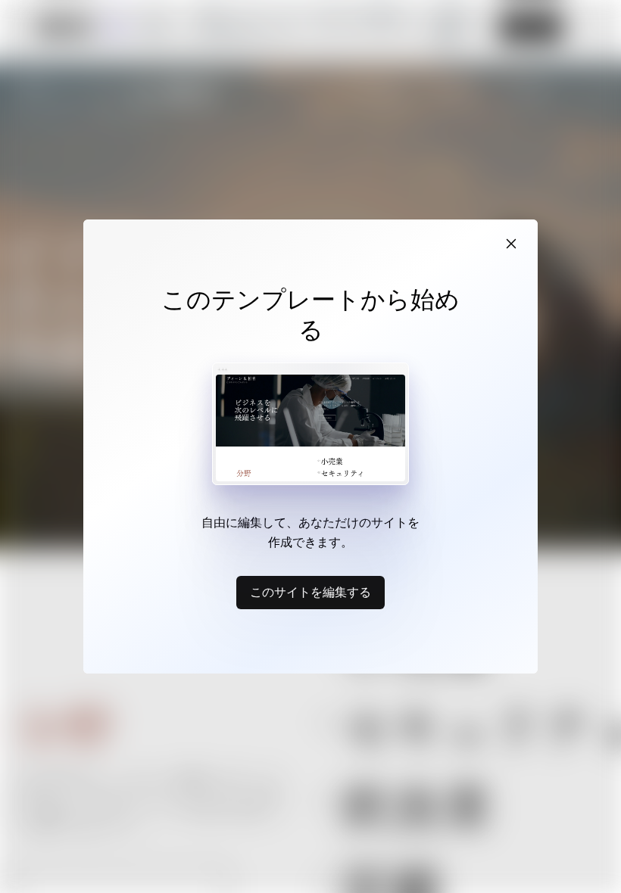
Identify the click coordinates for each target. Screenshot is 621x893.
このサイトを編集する (310, 591)
